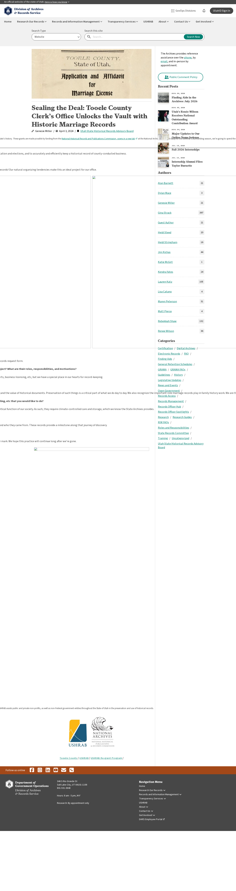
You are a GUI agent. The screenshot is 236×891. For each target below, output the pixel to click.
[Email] (64, 770)
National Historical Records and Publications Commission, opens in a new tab (98, 138)
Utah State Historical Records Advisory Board (107, 131)
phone (188, 58)
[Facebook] (32, 770)
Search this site (93, 31)
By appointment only (78, 803)
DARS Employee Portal (150, 819)
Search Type (39, 31)
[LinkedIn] (48, 770)
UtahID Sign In (221, 11)
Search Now (193, 37)
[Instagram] (40, 770)
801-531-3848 (63, 788)
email (164, 61)
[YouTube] (56, 770)
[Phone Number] (71, 770)
